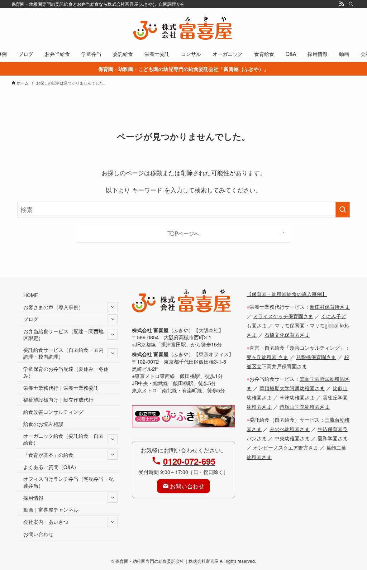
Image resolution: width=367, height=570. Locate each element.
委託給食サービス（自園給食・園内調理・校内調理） (63, 353)
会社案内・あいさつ (45, 521)
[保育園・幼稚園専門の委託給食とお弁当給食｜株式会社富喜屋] (183, 28)
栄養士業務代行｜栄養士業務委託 (61, 387)
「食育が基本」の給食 (48, 454)
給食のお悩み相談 (43, 423)
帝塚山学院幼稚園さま (305, 406)
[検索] (351, 4)
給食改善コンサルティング (53, 411)
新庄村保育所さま (330, 306)
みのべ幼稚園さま (290, 428)
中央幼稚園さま (292, 438)
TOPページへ (183, 233)
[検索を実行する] (342, 209)
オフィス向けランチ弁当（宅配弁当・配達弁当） (68, 482)
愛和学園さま (333, 438)
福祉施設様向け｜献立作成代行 (58, 399)
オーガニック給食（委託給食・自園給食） (63, 439)
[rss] (341, 4)
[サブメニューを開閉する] (113, 307)
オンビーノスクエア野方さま (285, 447)
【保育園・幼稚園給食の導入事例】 (287, 293)
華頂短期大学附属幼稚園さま (292, 388)
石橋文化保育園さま (287, 334)
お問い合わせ (38, 533)
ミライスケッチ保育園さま (283, 316)
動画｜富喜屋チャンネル (50, 509)
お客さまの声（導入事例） (53, 307)
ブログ (30, 318)
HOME (30, 294)
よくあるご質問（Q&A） (51, 466)
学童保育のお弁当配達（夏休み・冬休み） (66, 372)
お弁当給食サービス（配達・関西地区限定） (63, 334)
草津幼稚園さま (297, 397)
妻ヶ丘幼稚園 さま (267, 356)
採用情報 (33, 497)
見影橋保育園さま (316, 356)
